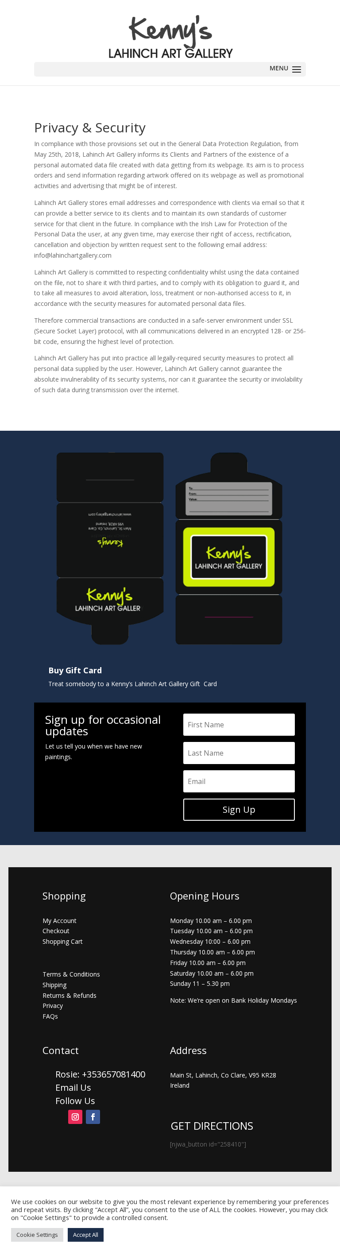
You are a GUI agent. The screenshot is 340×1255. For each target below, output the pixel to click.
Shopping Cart (62, 941)
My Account (59, 920)
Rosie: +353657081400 (101, 1074)
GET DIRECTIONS (212, 1125)
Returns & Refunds (69, 995)
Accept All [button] (85, 1235)
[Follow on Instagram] (75, 1117)
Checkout (56, 931)
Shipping (54, 985)
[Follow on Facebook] (93, 1117)
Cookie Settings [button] (37, 1235)
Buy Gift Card (75, 670)
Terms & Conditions (71, 974)
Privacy (52, 1005)
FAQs (50, 1016)
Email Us (73, 1087)
